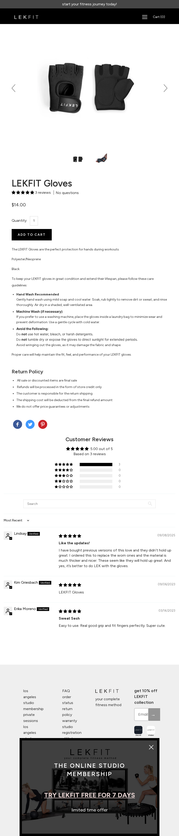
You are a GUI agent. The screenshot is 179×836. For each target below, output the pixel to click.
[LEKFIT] (17, 425)
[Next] (163, 88)
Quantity (19, 220)
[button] (23, 192)
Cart (159, 17)
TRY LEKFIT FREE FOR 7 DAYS (89, 795)
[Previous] (15, 88)
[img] (70, 536)
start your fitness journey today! (89, 4)
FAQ (66, 691)
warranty (69, 720)
